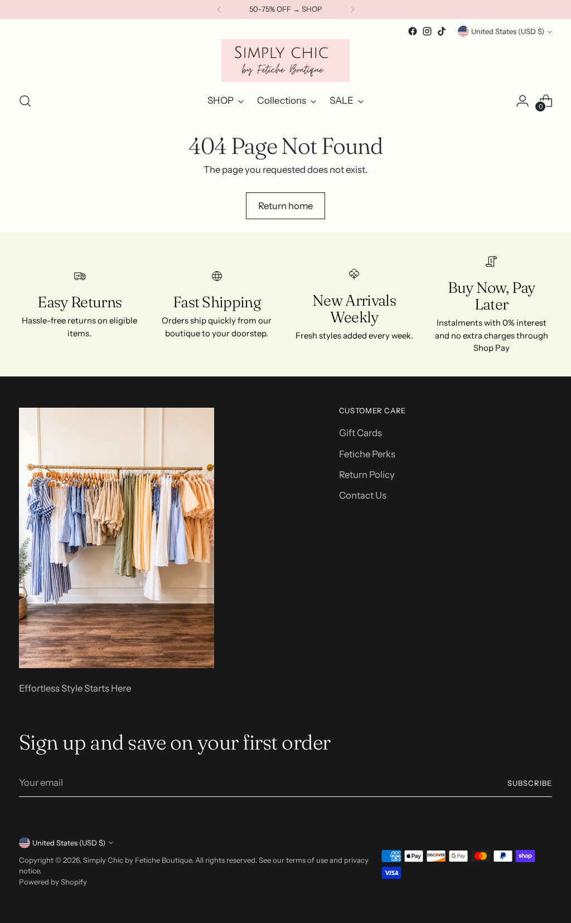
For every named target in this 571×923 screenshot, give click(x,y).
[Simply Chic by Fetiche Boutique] (285, 60)
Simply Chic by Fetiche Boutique (137, 860)
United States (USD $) (507, 31)
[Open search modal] (25, 101)
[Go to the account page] (522, 101)
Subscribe (529, 783)
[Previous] (219, 9)
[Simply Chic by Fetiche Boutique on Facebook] (413, 31)
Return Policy (367, 474)
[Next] (352, 9)
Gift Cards (360, 432)
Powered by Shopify (53, 881)
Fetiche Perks (367, 454)
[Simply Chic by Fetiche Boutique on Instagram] (427, 31)
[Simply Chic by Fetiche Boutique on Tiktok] (442, 31)
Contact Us (362, 495)
